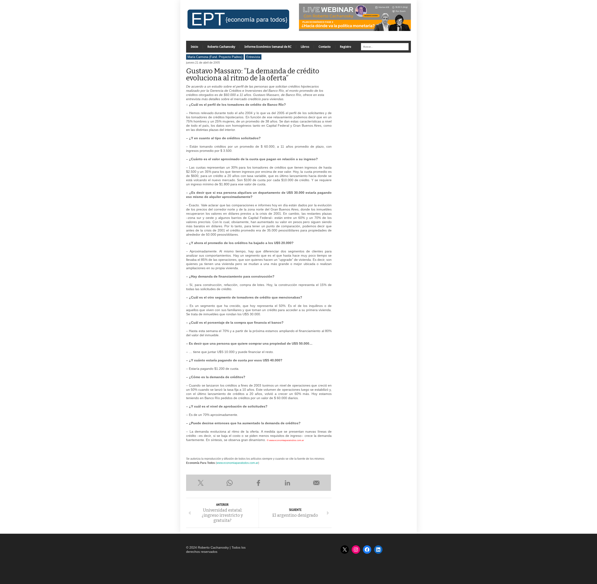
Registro (345, 46)
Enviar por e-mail (316, 483)
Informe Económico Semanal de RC (268, 46)
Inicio (194, 46)
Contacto (325, 46)
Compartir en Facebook (258, 483)
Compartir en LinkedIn (287, 483)
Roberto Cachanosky (221, 46)
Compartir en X (200, 483)
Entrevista (253, 57)
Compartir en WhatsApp (229, 483)
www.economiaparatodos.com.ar (237, 463)
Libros (305, 46)
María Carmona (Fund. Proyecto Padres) (214, 57)
